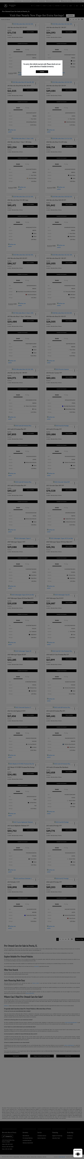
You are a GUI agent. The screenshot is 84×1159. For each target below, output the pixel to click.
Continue (42, 71)
